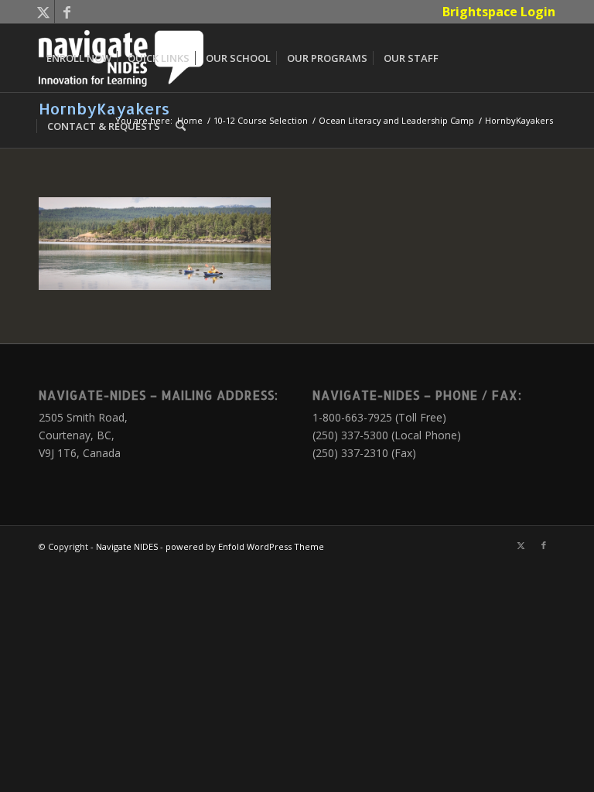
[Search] (180, 126)
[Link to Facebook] (66, 11)
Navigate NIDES (127, 546)
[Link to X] (43, 11)
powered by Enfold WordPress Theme (245, 546)
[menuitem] (495, 11)
